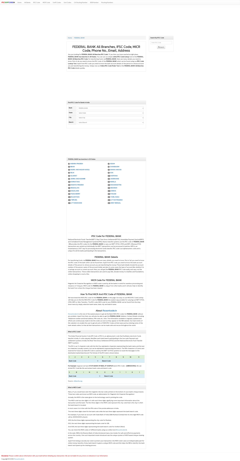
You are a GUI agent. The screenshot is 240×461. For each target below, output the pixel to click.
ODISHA (113, 191)
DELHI (72, 172)
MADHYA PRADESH (77, 185)
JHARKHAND (114, 178)
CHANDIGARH (114, 166)
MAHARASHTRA (116, 185)
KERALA (113, 181)
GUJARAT (73, 175)
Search (162, 47)
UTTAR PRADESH (117, 200)
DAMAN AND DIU (116, 169)
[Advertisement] (120, 22)
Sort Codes (67, 2)
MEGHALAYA (75, 188)
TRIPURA (74, 200)
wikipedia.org (77, 381)
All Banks (27, 2)
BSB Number (94, 2)
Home (19, 2)
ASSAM (112, 163)
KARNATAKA (75, 181)
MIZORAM (114, 188)
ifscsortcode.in (109, 310)
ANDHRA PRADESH (76, 163)
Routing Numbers (107, 2)
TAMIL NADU (115, 197)
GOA (111, 172)
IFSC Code (36, 2)
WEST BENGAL (116, 203)
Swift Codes (57, 2)
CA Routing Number (80, 2)
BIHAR (72, 166)
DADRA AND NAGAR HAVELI (80, 169)
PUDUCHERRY (75, 194)
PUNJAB (113, 194)
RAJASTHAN (75, 197)
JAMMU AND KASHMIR (77, 178)
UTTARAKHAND (76, 203)
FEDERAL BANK (79, 38)
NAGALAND (75, 191)
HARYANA (114, 175)
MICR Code (46, 2)
